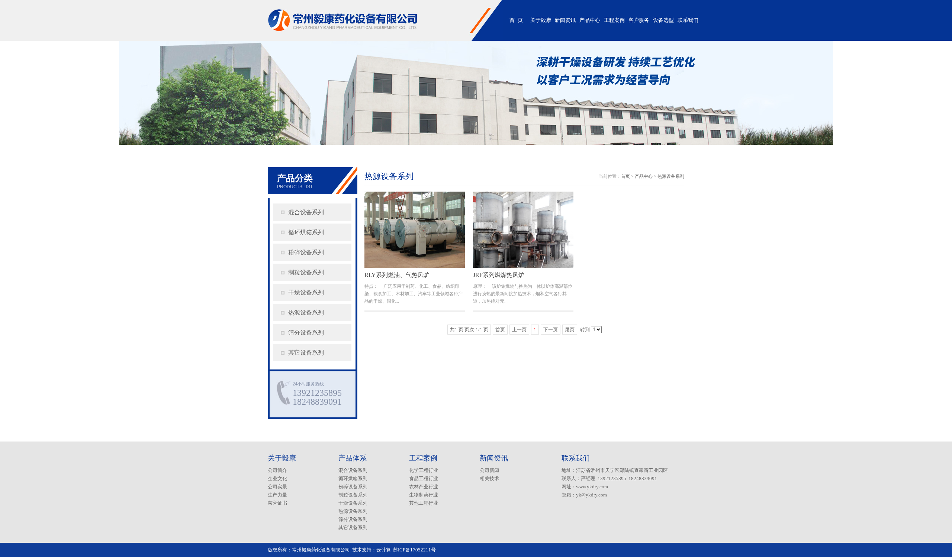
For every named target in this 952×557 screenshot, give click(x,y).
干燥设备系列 (306, 292)
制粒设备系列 (306, 272)
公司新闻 (489, 470)
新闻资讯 (565, 20)
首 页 (516, 20)
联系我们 (688, 20)
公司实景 (277, 486)
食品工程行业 (423, 478)
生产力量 (277, 495)
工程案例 (614, 20)
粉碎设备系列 (306, 252)
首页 (625, 176)
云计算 (383, 550)
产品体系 (352, 458)
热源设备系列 (306, 312)
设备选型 (663, 20)
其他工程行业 (423, 503)
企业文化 (277, 478)
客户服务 (638, 20)
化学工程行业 (423, 470)
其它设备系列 (306, 352)
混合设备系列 (306, 212)
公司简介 (277, 470)
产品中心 (589, 20)
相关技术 (489, 478)
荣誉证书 (277, 503)
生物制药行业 (423, 495)
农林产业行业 (423, 486)
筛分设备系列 (306, 332)
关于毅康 (540, 20)
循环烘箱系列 (306, 232)
